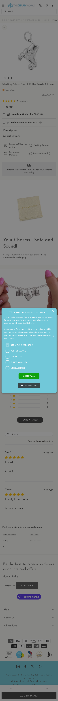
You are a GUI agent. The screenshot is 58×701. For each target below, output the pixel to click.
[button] (29, 385)
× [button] (53, 311)
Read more (9, 338)
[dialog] (28, 350)
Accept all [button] (29, 376)
